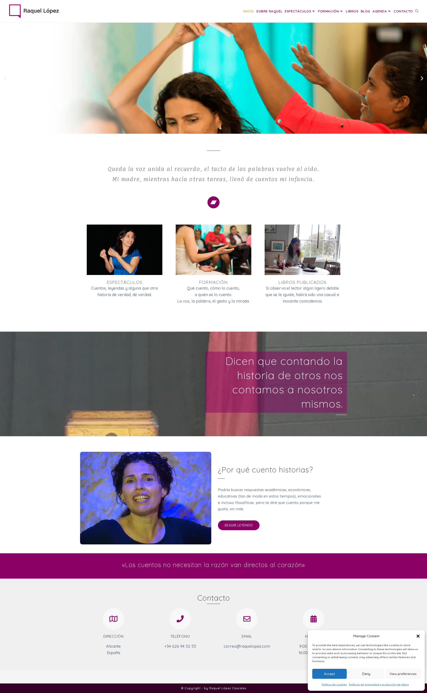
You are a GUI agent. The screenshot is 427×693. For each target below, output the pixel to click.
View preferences (403, 674)
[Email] (247, 618)
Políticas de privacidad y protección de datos (379, 684)
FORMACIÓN (213, 282)
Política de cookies (334, 684)
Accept (329, 674)
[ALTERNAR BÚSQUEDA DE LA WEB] (417, 11)
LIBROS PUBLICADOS (302, 282)
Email (247, 636)
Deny (366, 674)
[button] (418, 636)
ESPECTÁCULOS (124, 282)
